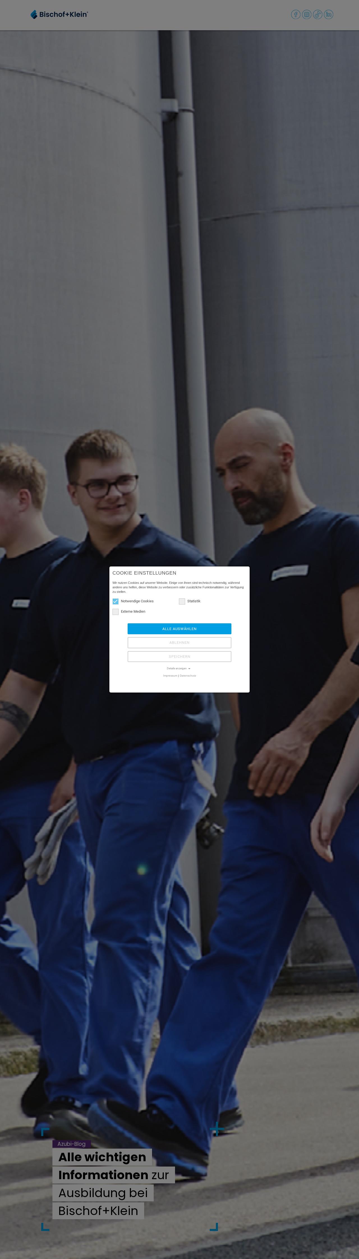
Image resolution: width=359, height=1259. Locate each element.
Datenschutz (188, 675)
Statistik (194, 601)
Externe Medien (133, 611)
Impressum (170, 675)
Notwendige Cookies (137, 601)
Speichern (179, 656)
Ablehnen (179, 642)
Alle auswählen (179, 629)
